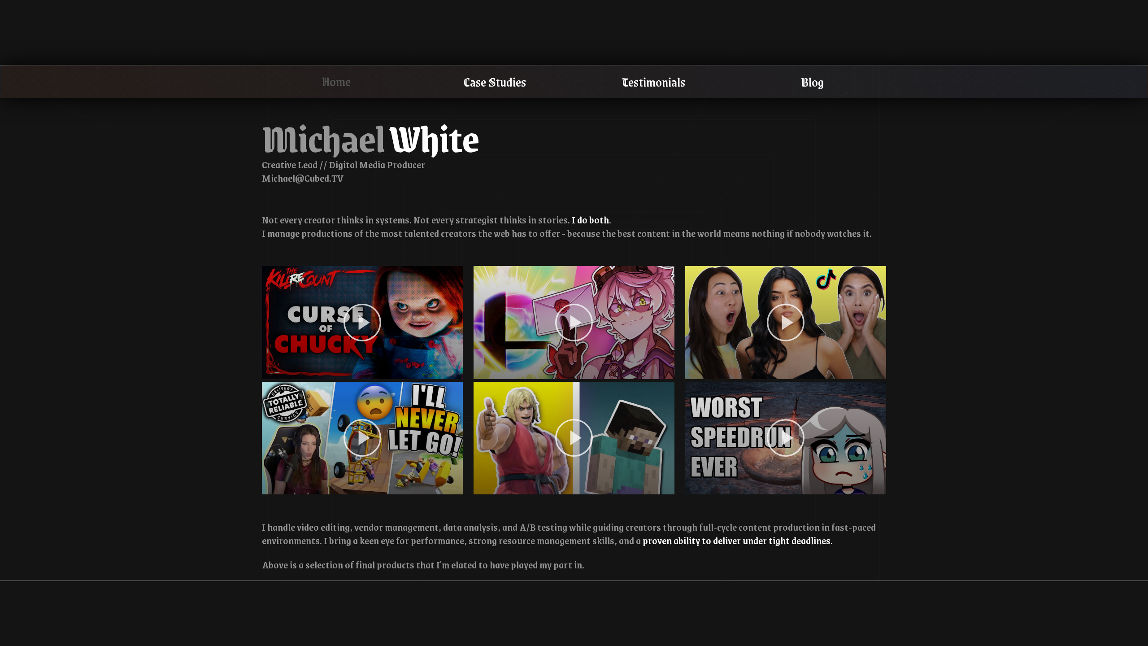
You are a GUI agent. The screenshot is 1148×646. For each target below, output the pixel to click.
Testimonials (653, 82)
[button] (362, 322)
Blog (812, 82)
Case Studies (495, 82)
